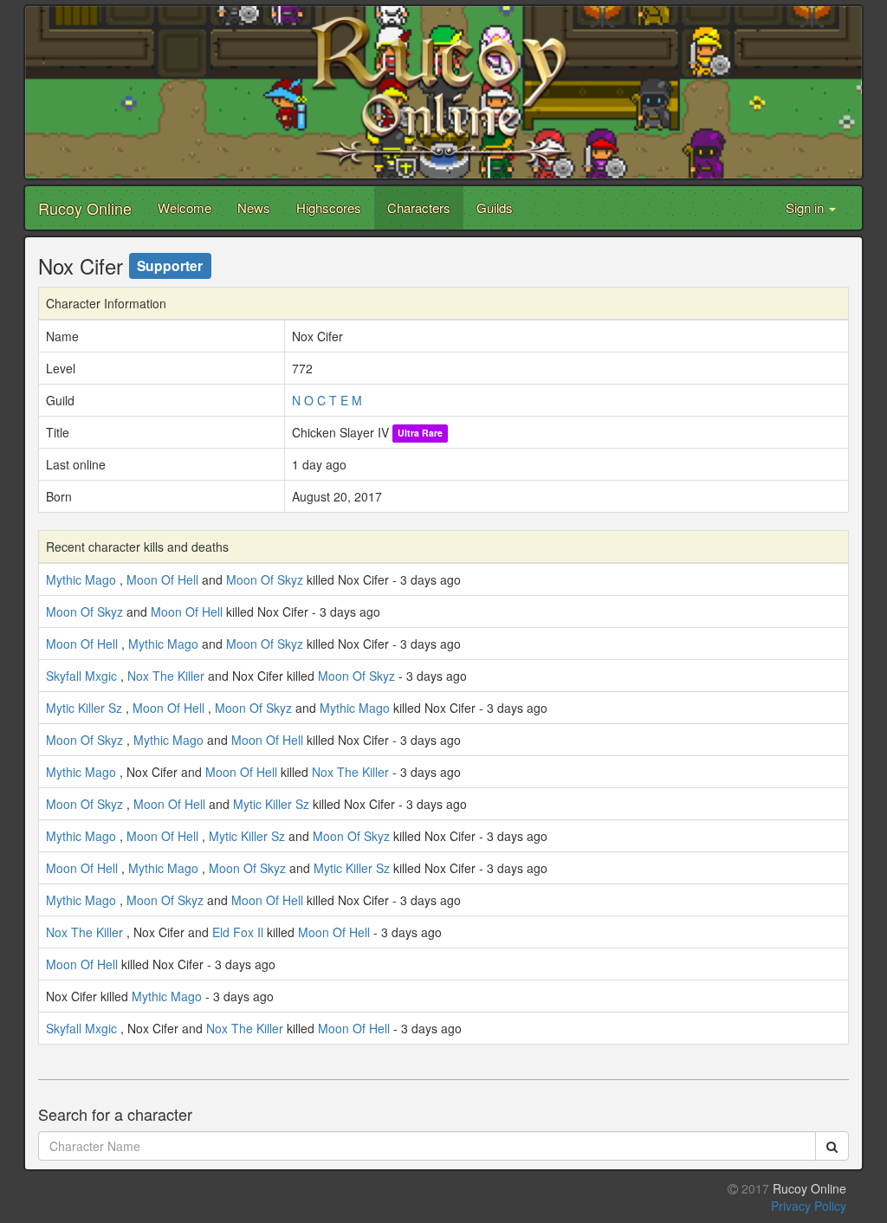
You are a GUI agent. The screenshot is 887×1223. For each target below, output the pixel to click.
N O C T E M (327, 400)
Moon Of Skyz (264, 579)
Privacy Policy (808, 1205)
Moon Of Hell (162, 579)
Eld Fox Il (237, 932)
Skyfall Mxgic (81, 675)
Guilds (494, 207)
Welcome (184, 207)
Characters (418, 207)
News (253, 207)
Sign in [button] (806, 207)
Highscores (328, 207)
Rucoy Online (85, 208)
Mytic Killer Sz (84, 707)
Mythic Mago (81, 579)
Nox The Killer (165, 675)
